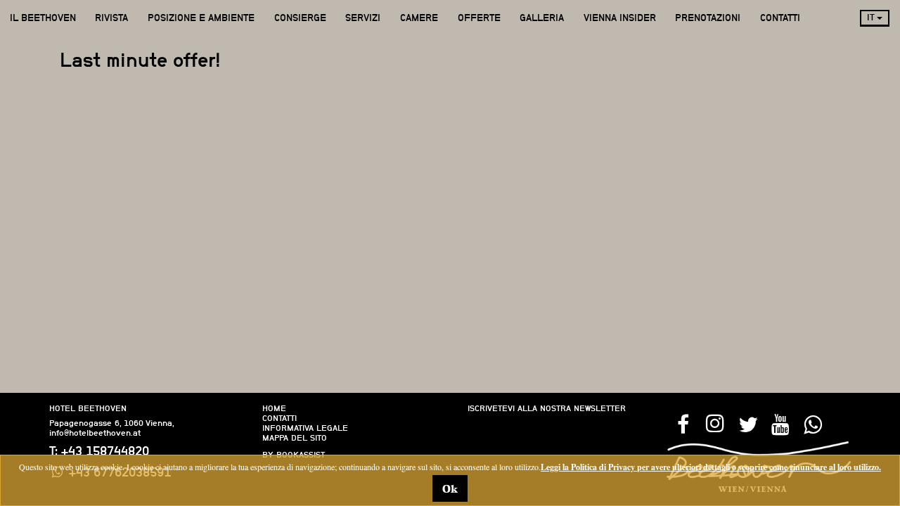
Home (274, 408)
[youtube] (780, 423)
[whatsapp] (812, 423)
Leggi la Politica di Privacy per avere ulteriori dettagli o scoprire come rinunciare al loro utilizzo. (711, 467)
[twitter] (747, 423)
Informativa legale (305, 428)
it (872, 17)
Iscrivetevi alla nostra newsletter (547, 408)
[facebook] (683, 423)
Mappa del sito (294, 438)
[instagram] (715, 423)
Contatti (279, 418)
